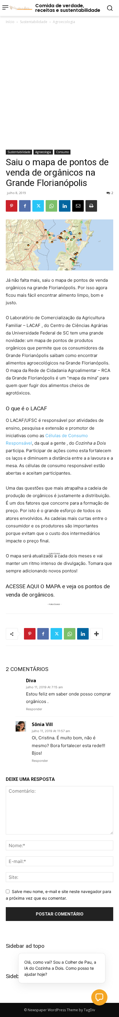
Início (10, 21)
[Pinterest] (11, 206)
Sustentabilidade (33, 21)
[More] (96, 634)
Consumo (62, 152)
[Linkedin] (64, 206)
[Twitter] (38, 206)
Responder (34, 709)
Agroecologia (64, 21)
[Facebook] (25, 206)
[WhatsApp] (51, 206)
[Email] (78, 206)
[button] (99, 997)
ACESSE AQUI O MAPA (33, 586)
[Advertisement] (59, 87)
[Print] (91, 206)
